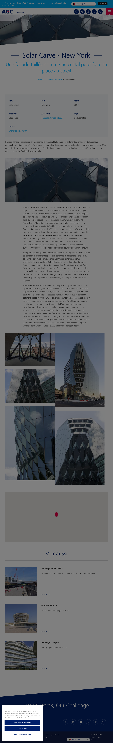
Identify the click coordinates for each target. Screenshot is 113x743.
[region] (22, 723)
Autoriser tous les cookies (22, 722)
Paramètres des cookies (22, 734)
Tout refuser (22, 728)
